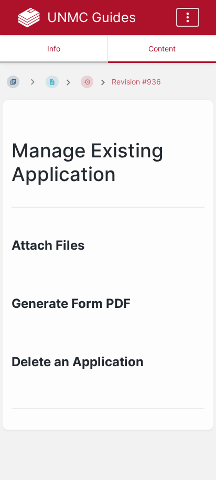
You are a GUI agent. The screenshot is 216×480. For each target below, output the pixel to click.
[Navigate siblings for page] (32, 81)
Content (162, 48)
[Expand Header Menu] (187, 17)
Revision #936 (136, 81)
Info (53, 48)
